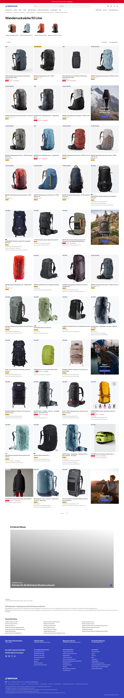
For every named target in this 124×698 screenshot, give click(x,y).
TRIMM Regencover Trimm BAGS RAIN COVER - (46, 369)
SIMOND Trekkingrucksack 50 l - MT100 (44, 76)
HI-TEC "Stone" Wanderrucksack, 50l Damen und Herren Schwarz (75, 411)
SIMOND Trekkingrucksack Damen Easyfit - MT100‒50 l (18, 195)
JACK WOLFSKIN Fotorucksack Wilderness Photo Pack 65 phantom (75, 499)
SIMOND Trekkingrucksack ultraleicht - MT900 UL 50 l (76, 115)
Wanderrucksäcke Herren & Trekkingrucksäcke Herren (95, 625)
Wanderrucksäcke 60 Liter (40, 35)
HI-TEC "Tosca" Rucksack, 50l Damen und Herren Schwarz (18, 370)
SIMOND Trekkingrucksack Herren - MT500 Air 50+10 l (104, 284)
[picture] (19, 60)
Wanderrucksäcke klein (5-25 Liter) (52, 621)
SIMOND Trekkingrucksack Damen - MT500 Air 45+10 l (105, 76)
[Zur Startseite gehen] (11, 6)
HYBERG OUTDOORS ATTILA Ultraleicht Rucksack (46, 284)
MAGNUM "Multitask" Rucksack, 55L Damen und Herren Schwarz (17, 411)
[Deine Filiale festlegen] (108, 6)
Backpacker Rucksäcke (49, 623)
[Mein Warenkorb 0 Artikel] (117, 6)
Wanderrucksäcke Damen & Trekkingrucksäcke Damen (95, 631)
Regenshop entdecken (105, 370)
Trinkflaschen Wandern (87, 629)
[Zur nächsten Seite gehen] (66, 513)
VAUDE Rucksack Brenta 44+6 (41, 455)
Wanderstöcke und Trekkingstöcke (13, 633)
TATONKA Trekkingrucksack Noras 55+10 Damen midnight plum (74, 285)
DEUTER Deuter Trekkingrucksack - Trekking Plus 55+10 (46, 116)
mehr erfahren (105, 241)
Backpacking (8, 608)
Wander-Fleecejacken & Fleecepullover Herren (54, 633)
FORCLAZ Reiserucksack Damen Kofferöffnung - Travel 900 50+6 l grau (18, 76)
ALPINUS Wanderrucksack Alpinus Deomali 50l (46, 239)
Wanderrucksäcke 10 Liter (50, 625)
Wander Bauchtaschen (10, 631)
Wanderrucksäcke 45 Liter (26, 35)
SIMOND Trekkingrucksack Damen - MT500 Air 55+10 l (76, 155)
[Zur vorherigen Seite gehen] (57, 513)
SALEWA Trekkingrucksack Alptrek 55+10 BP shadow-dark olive (19, 327)
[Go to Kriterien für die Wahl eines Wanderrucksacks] (111, 585)
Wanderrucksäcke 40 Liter (12, 35)
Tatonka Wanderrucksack (50, 631)
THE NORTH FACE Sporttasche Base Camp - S (102, 454)
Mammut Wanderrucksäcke (50, 629)
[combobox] (114, 42)
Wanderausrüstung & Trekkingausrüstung (15, 629)
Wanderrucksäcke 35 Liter (11, 623)
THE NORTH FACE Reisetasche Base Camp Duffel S (18, 498)
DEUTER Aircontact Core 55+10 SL (42, 327)
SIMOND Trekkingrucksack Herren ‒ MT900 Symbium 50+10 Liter (19, 156)
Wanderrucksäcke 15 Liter (88, 623)
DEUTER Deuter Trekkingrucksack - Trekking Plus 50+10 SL (46, 156)
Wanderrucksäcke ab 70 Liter (55, 35)
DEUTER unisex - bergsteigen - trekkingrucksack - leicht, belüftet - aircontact (75, 454)
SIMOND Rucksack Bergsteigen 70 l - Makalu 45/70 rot (18, 285)
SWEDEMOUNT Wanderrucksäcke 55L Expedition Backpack (103, 197)
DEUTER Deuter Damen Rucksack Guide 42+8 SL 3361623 (17, 456)
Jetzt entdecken (104, 116)
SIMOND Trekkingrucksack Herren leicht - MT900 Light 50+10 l (46, 195)
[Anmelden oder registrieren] (114, 6)
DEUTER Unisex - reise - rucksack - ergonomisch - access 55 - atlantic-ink (46, 499)
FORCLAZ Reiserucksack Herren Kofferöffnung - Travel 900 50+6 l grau (74, 76)
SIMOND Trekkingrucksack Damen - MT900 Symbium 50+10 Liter (76, 195)
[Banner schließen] (118, 2)
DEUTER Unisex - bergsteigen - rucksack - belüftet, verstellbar (104, 327)
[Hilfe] (111, 6)
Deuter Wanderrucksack (49, 627)
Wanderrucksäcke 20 (10, 625)
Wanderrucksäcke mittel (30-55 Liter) (90, 627)
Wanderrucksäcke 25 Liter (88, 621)
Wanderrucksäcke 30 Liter (11, 621)
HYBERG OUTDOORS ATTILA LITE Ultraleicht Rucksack (76, 326)
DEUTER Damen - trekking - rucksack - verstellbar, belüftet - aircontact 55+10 (46, 411)
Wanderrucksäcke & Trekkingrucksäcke (14, 627)
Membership (98, 10)
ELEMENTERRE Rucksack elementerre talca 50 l (103, 411)
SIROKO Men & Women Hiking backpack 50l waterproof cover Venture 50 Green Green (73, 240)
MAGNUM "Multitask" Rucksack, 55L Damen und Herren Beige (74, 370)
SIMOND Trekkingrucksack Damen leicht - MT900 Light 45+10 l (103, 156)
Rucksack (91, 608)
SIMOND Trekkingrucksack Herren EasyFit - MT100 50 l (19, 115)
